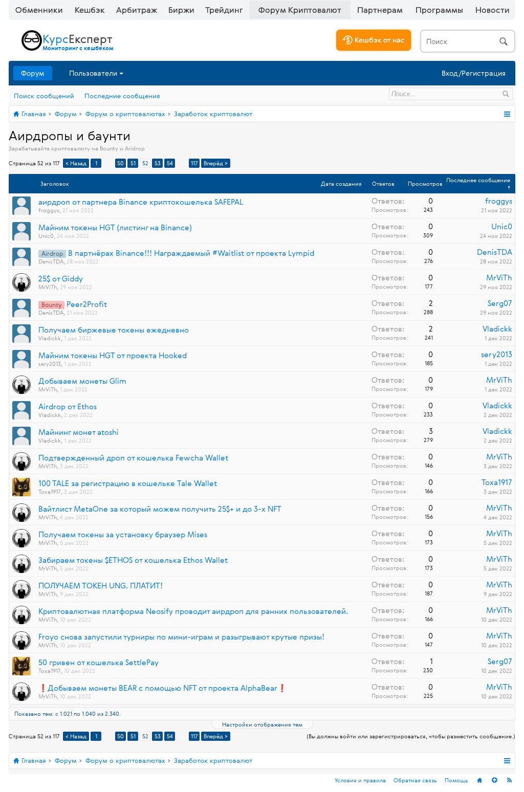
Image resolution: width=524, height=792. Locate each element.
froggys (48, 210)
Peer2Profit (87, 304)
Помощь (456, 780)
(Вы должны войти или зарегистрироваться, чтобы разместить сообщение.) (411, 736)
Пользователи (93, 73)
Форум (33, 73)
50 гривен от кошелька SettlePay (98, 662)
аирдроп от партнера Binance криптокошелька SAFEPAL (140, 202)
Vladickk (49, 338)
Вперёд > (216, 163)
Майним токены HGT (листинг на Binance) (115, 227)
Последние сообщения (122, 95)
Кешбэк (90, 9)
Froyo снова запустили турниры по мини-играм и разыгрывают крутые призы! (181, 637)
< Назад (76, 163)
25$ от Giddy (60, 278)
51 (133, 163)
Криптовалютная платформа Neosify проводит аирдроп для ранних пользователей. (193, 611)
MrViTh (47, 287)
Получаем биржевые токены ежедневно (113, 330)
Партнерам (380, 9)
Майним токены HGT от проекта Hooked (112, 355)
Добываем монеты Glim (82, 381)
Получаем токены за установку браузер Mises (122, 534)
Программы (439, 9)
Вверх (494, 780)
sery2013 (49, 363)
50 (120, 163)
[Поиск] (468, 41)
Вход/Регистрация (474, 73)
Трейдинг (224, 9)
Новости (492, 9)
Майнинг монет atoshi (78, 432)
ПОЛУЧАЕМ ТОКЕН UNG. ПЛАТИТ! (100, 585)
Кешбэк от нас (379, 40)
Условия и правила (360, 780)
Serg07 (500, 303)
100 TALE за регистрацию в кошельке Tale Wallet (127, 483)
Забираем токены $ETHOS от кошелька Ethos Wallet (133, 560)
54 (170, 163)
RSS (509, 780)
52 (145, 163)
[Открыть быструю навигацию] (507, 114)
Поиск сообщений (44, 95)
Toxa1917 (49, 491)
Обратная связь (415, 780)
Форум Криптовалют (299, 9)
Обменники (39, 9)
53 (158, 163)
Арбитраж (136, 9)
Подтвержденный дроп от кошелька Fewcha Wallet (133, 458)
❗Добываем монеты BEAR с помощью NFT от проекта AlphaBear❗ (162, 688)
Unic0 (46, 235)
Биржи (181, 9)
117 (194, 163)
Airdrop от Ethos (67, 406)
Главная (479, 780)
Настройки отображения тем (262, 724)
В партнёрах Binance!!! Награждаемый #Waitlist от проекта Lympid (191, 253)
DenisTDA (50, 261)
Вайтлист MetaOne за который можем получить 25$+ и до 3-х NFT (159, 509)
